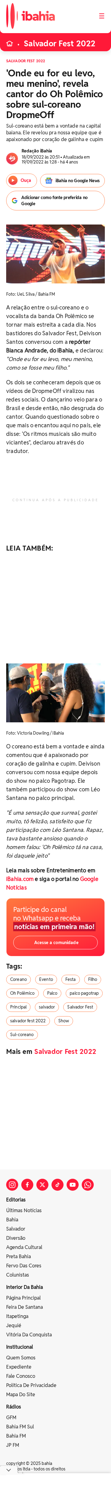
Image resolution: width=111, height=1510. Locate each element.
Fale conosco (20, 1376)
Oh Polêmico (22, 993)
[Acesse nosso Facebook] (27, 1185)
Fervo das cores (23, 1265)
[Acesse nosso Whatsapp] (88, 1185)
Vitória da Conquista (29, 1334)
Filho (92, 979)
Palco (52, 993)
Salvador (15, 1229)
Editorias (16, 1200)
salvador (47, 1007)
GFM (11, 1417)
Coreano (18, 979)
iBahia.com (20, 878)
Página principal (23, 1298)
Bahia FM (16, 1436)
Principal (18, 1007)
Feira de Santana (24, 1307)
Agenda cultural (24, 1247)
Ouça (26, 180)
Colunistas (17, 1275)
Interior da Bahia (24, 1287)
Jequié (13, 1325)
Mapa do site (20, 1394)
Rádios (13, 1407)
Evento (46, 979)
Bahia (12, 1219)
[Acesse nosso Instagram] (12, 1185)
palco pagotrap (84, 993)
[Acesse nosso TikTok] (57, 1185)
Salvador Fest (80, 1007)
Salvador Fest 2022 (60, 43)
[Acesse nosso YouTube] (73, 1185)
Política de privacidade (31, 1385)
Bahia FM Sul (20, 1427)
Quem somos (20, 1357)
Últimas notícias (24, 1210)
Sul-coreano (22, 1034)
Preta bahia (18, 1256)
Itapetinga (17, 1316)
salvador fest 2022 (28, 1021)
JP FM (12, 1445)
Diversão (15, 1238)
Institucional (19, 1347)
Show (63, 1021)
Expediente (18, 1367)
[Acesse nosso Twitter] (42, 1185)
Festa (70, 979)
